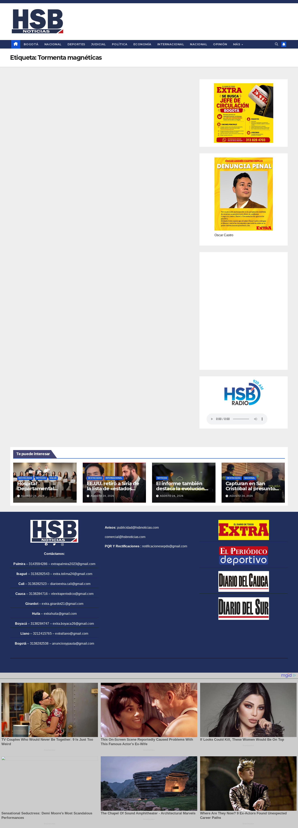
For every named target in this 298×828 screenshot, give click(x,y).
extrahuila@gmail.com (60, 613)
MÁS (237, 44)
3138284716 (38, 593)
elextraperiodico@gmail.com (72, 593)
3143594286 (38, 564)
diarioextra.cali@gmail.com (70, 584)
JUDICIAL (98, 44)
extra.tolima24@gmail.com (72, 574)
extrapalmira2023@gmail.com (73, 564)
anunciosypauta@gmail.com (73, 643)
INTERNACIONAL (170, 44)
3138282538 (39, 643)
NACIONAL (53, 44)
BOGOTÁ (31, 44)
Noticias (41, 478)
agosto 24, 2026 (33, 496)
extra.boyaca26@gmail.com (73, 623)
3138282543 (40, 574)
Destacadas (25, 478)
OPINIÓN (220, 44)
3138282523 (37, 584)
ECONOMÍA (142, 44)
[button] (276, 44)
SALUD (53, 478)
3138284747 (40, 623)
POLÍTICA (120, 44)
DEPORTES (76, 44)
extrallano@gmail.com (71, 633)
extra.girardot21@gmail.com (62, 603)
